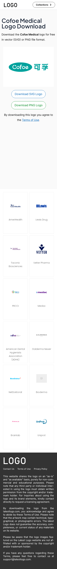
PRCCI (15, 306)
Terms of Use (30, 120)
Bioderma (41, 392)
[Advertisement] (28, 156)
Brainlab (15, 435)
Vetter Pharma (41, 262)
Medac (42, 306)
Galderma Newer (41, 349)
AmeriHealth (15, 219)
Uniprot (42, 435)
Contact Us (8, 469)
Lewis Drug (42, 219)
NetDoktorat (15, 392)
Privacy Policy (40, 469)
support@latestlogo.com (17, 559)
